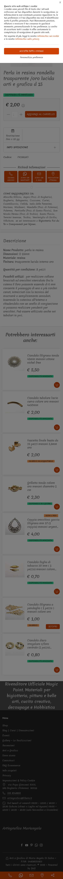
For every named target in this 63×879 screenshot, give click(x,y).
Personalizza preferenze (31, 57)
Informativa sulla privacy (27, 39)
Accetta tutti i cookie (32, 51)
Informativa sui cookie (48, 36)
